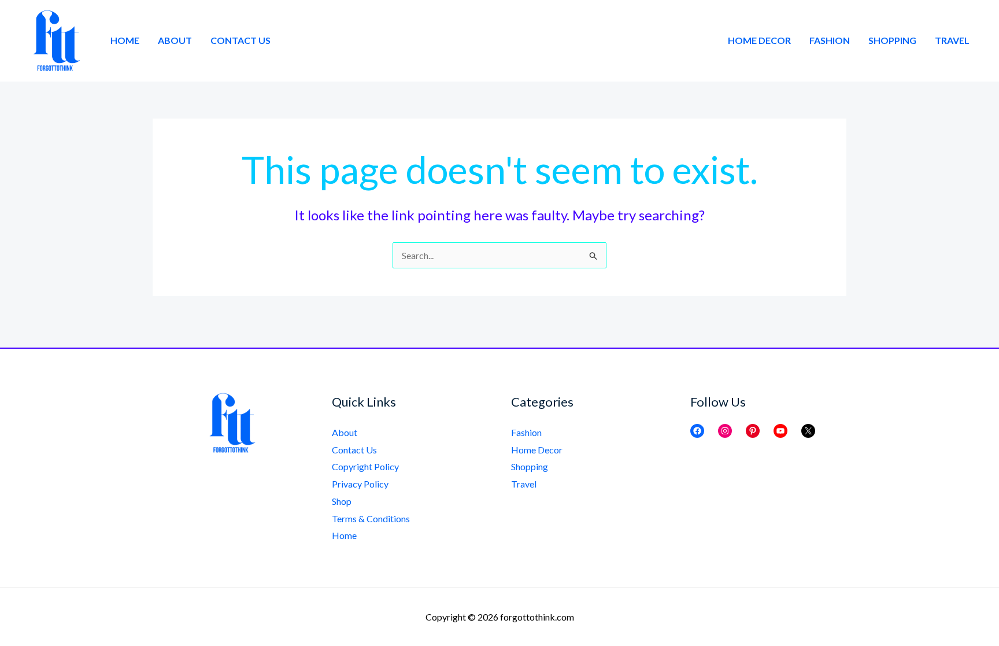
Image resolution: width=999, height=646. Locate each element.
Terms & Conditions (371, 518)
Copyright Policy (365, 466)
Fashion (829, 40)
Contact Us (240, 40)
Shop (342, 501)
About (175, 40)
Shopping (892, 40)
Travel (952, 40)
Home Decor (759, 40)
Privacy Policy (360, 483)
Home (124, 40)
